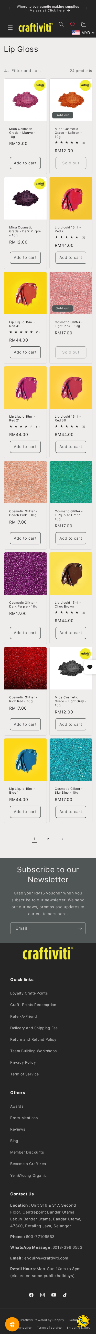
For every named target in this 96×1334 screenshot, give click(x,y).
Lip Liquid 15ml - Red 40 (22, 324)
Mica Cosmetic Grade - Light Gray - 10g (71, 701)
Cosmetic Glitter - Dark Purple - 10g (23, 605)
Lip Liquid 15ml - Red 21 (22, 418)
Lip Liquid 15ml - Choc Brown (68, 605)
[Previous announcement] (9, 8)
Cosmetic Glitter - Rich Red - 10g (23, 699)
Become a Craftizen (28, 1163)
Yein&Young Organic (28, 1175)
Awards (17, 1106)
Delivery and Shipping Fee (34, 1028)
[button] (10, 27)
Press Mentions (24, 1117)
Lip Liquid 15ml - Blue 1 (22, 791)
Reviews (17, 1129)
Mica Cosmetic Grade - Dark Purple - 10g (25, 231)
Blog (14, 1140)
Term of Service (24, 1074)
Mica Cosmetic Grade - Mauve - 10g (22, 132)
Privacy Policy (23, 1062)
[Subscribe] (80, 928)
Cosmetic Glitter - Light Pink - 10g (69, 324)
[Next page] (62, 839)
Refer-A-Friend (23, 1016)
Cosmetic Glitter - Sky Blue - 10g (69, 791)
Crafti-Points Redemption (33, 1004)
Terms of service (49, 1327)
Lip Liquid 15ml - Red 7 (68, 229)
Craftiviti (26, 1319)
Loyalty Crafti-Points (29, 993)
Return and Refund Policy (33, 1039)
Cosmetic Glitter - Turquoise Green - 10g (69, 515)
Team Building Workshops (33, 1051)
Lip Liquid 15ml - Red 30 (68, 418)
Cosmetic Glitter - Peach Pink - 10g (23, 513)
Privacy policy (21, 1327)
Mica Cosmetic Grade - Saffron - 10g (68, 132)
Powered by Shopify (49, 1319)
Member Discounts (27, 1152)
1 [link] (34, 838)
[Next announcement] (86, 8)
